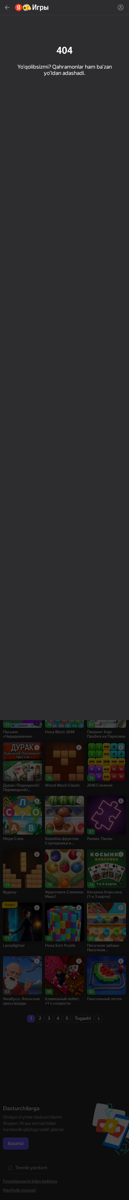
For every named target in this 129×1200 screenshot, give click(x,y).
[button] (64, 600)
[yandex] (32, 7)
